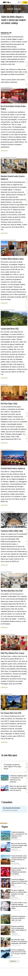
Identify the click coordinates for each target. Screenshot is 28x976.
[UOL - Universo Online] (10, 2)
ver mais (13, 961)
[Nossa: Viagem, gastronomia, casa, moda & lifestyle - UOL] (6, 2)
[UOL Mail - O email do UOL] (19, 2)
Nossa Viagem (14, 9)
